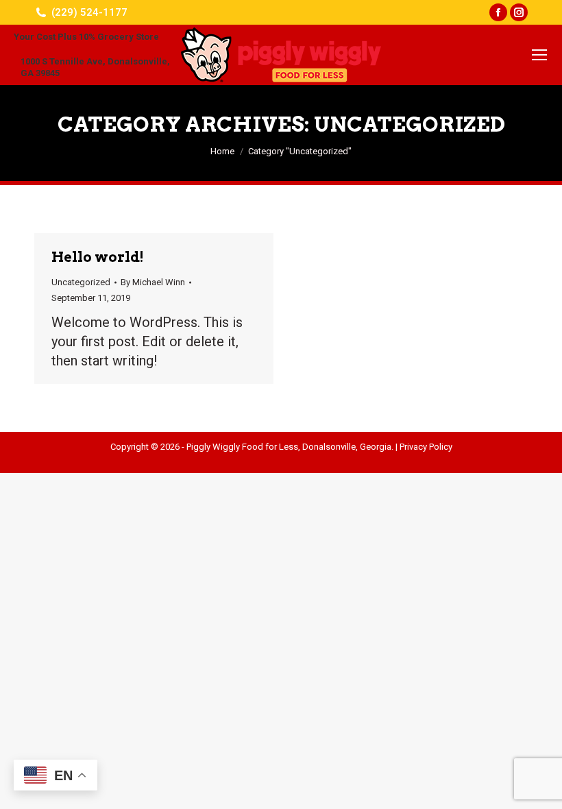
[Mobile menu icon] (539, 55)
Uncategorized (80, 282)
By (153, 282)
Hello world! (97, 257)
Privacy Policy (426, 447)
